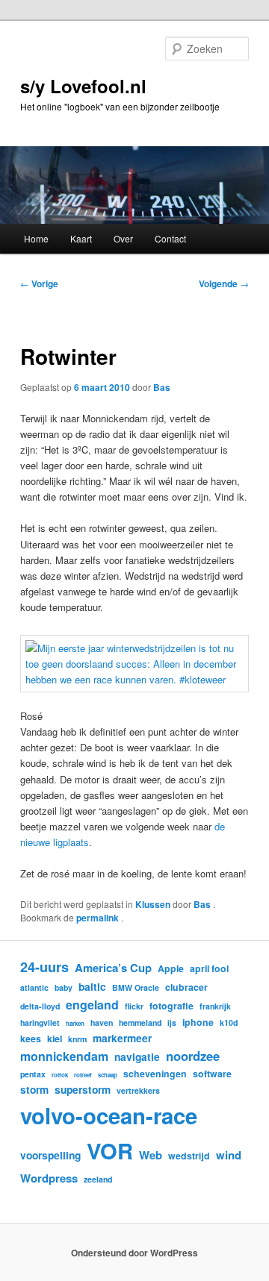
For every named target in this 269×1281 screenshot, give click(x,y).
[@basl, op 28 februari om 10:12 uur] (134, 679)
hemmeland (140, 1022)
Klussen (152, 904)
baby (63, 987)
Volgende (224, 283)
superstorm (83, 1089)
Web (150, 1155)
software (212, 1073)
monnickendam (64, 1056)
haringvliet (40, 1022)
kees (30, 1038)
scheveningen (155, 1073)
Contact (170, 238)
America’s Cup (113, 967)
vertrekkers (138, 1090)
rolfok (60, 1075)
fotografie (171, 1005)
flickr (134, 1006)
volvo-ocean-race (108, 1115)
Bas (161, 387)
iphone (198, 1022)
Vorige (39, 283)
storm (34, 1089)
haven (101, 1022)
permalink (98, 917)
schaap (107, 1075)
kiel (54, 1038)
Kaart (81, 238)
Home (36, 238)
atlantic (34, 987)
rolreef (83, 1075)
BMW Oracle (135, 987)
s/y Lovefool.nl (83, 85)
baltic (92, 986)
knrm (77, 1038)
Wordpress (49, 1178)
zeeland (98, 1179)
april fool (209, 968)
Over (123, 238)
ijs (171, 1022)
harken (75, 1023)
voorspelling (50, 1154)
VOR (110, 1150)
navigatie (137, 1056)
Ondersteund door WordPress (134, 1252)
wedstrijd (189, 1155)
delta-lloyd (40, 1006)
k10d (229, 1022)
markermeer (122, 1037)
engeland (92, 1004)
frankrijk (215, 1006)
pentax (33, 1074)
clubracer (186, 987)
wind (228, 1155)
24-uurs (44, 967)
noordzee (193, 1056)
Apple (171, 968)
